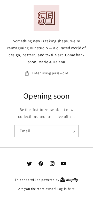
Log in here (66, 189)
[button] (46, 73)
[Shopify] (69, 179)
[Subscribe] (73, 131)
